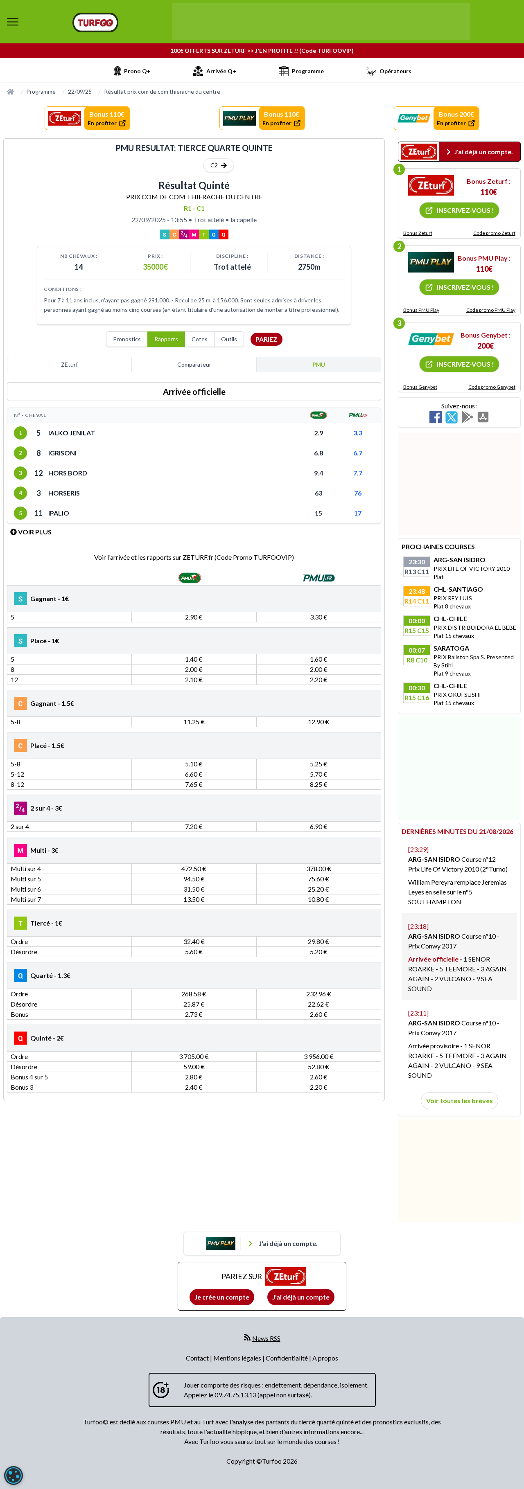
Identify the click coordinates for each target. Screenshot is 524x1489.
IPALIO (58, 513)
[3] (431, 339)
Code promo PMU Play (490, 310)
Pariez (266, 339)
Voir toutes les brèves (459, 1100)
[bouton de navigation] (13, 21)
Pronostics (127, 339)
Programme (41, 91)
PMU (318, 364)
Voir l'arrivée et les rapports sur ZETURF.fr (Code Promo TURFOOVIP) (194, 557)
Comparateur (194, 364)
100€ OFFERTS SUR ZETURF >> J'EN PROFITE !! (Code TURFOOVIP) (262, 50)
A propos (325, 1358)
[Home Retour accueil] (95, 22)
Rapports (166, 339)
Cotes (200, 339)
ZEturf (69, 364)
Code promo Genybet (491, 387)
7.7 (357, 473)
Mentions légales (237, 1358)
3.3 (357, 433)
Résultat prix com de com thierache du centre (162, 91)
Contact (198, 1358)
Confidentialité (287, 1358)
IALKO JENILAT (71, 433)
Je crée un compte (221, 1297)
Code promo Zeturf (494, 233)
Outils (229, 339)
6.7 (357, 453)
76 (357, 493)
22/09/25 (80, 91)
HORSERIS (64, 493)
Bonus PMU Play (421, 310)
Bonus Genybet (420, 387)
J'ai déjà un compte (301, 1297)
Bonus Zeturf (417, 233)
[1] (431, 185)
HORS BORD (67, 473)
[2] (431, 262)
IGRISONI (62, 453)
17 (357, 513)
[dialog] (13, 1475)
